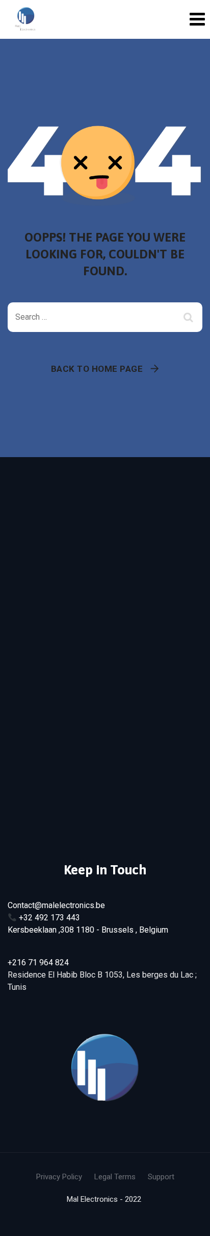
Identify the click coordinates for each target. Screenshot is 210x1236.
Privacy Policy (59, 1176)
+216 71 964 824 (38, 962)
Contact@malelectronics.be (56, 905)
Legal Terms (115, 1176)
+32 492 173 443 (49, 917)
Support (161, 1176)
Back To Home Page (97, 369)
